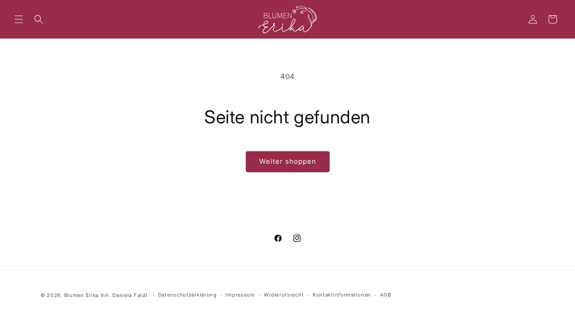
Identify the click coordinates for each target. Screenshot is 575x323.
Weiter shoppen (287, 161)
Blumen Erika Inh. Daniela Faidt (106, 295)
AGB (385, 295)
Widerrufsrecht (284, 295)
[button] (19, 19)
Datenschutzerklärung (187, 295)
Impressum (240, 295)
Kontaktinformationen (342, 295)
